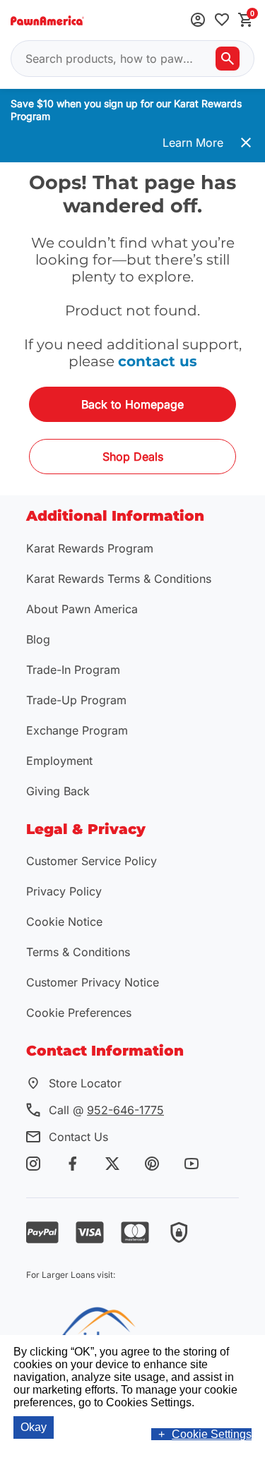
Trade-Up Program (76, 700)
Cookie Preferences (78, 1013)
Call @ (106, 1110)
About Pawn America (82, 609)
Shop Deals (132, 456)
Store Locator (85, 1083)
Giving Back (58, 791)
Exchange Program (77, 730)
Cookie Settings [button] (212, 1434)
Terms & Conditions (78, 952)
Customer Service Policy (91, 861)
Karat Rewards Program (89, 548)
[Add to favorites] (221, 20)
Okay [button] (33, 1427)
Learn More (193, 142)
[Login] (197, 20)
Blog (38, 639)
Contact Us (78, 1137)
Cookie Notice (64, 921)
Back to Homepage (132, 404)
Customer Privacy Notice (92, 982)
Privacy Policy (64, 891)
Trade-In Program (73, 670)
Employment (59, 761)
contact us (157, 361)
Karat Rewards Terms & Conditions (118, 579)
